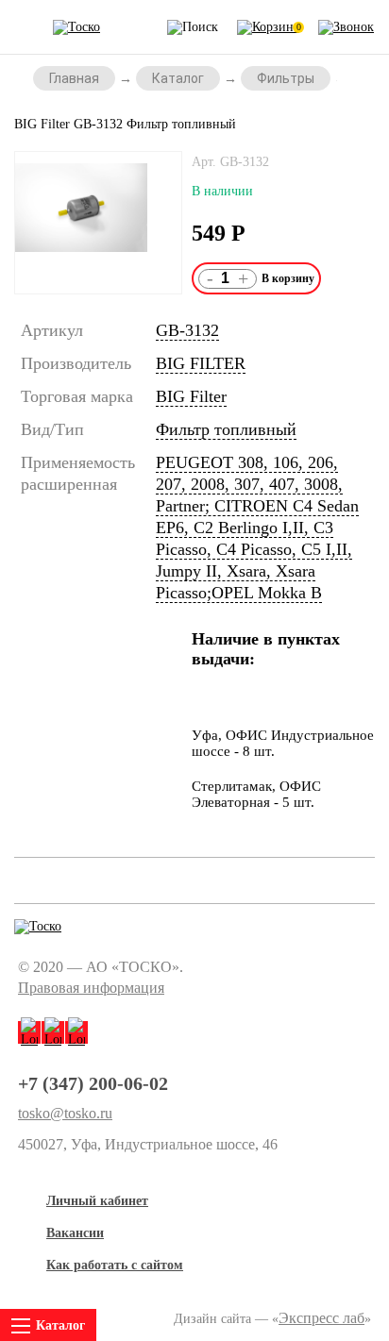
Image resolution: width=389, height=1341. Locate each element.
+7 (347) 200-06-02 (93, 1083)
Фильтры (285, 78)
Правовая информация (91, 988)
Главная (74, 78)
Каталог (178, 78)
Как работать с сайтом (114, 1265)
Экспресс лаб (321, 1318)
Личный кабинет (97, 1201)
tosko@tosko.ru (65, 1113)
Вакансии (75, 1233)
